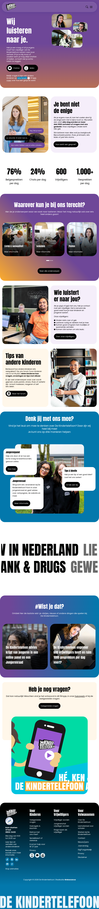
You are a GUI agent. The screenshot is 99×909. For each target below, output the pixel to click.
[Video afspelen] (49, 755)
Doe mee (12, 469)
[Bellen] (32, 855)
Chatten (16, 68)
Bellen (32, 68)
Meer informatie (21, 503)
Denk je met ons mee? (35, 833)
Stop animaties (12, 869)
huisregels (80, 696)
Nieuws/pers (83, 842)
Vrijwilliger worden (61, 820)
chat (61, 306)
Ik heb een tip (72, 485)
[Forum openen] (42, 855)
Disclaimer (82, 857)
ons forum (22, 78)
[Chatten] (37, 855)
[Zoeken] (87, 7)
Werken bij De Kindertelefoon (84, 833)
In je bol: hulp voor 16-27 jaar (37, 845)
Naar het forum (19, 393)
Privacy (33, 850)
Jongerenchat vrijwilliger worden (61, 825)
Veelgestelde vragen (49, 706)
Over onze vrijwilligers (65, 336)
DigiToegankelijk (85, 850)
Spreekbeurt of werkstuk (36, 839)
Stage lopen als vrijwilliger (60, 831)
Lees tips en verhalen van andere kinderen (12, 844)
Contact (81, 838)
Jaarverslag (83, 846)
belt (67, 306)
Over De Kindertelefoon (84, 821)
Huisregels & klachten (35, 827)
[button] (47, 260)
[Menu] (91, 7)
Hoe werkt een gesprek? (66, 144)
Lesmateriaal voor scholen (85, 827)
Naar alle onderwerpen (49, 271)
